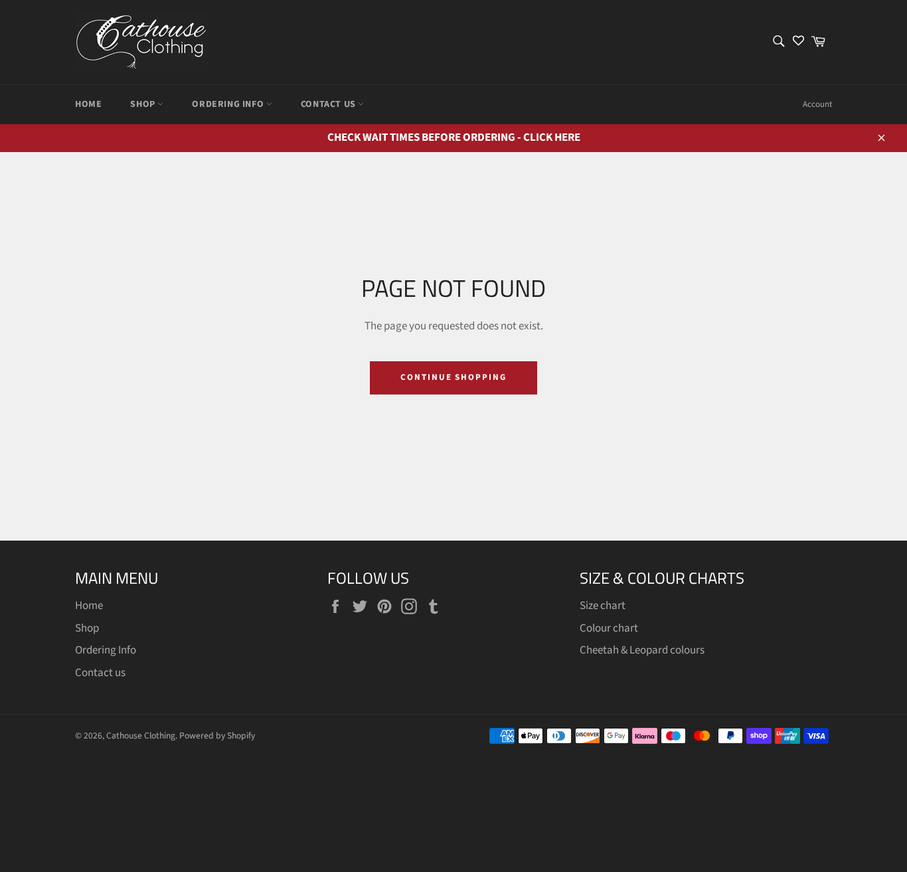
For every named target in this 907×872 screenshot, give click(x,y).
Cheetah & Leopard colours (642, 650)
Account (817, 104)
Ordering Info (229, 104)
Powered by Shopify (217, 735)
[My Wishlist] (798, 42)
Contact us (330, 104)
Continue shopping (453, 377)
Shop (143, 104)
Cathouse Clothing (140, 735)
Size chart (602, 606)
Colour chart (609, 628)
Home (88, 104)
